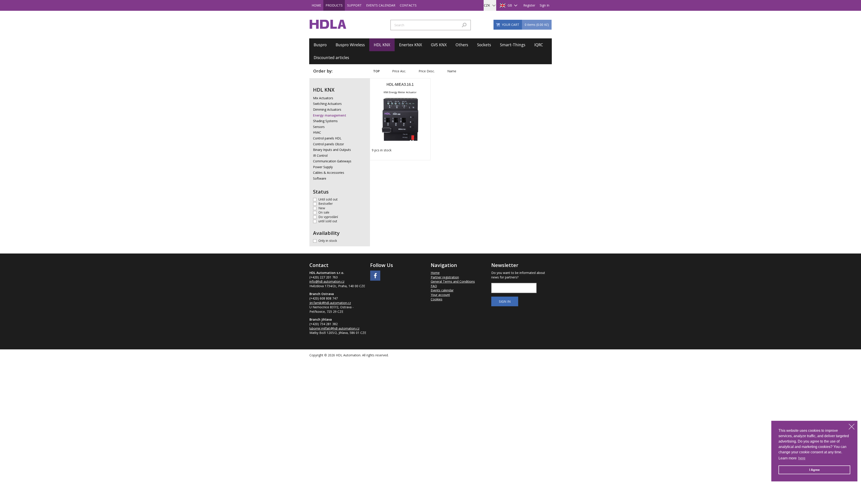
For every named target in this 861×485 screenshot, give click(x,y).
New (321, 208)
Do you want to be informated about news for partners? (518, 275)
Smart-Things (512, 44)
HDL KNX (382, 44)
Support (354, 5)
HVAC (317, 132)
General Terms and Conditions (453, 281)
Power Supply (323, 167)
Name (451, 71)
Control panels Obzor (328, 144)
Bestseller (325, 203)
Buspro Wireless (350, 44)
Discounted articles (331, 57)
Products (334, 5)
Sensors (319, 127)
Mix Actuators (323, 98)
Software (319, 178)
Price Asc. (399, 71)
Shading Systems (325, 121)
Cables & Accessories (328, 172)
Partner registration (445, 277)
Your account (440, 295)
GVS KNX (439, 44)
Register (529, 5)
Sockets (484, 44)
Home (316, 5)
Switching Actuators (327, 103)
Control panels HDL (327, 138)
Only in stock (327, 240)
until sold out (327, 221)
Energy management (329, 115)
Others (462, 44)
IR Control (320, 155)
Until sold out (328, 199)
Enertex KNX (410, 44)
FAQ (434, 286)
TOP (376, 71)
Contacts (408, 5)
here (801, 458)
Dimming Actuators (327, 109)
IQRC (538, 44)
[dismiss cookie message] (851, 427)
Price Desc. (427, 71)
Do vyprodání (328, 217)
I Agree (814, 470)
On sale (323, 212)
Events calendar (380, 5)
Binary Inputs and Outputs (332, 150)
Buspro (320, 44)
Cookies (436, 299)
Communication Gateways (332, 161)
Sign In (544, 5)
